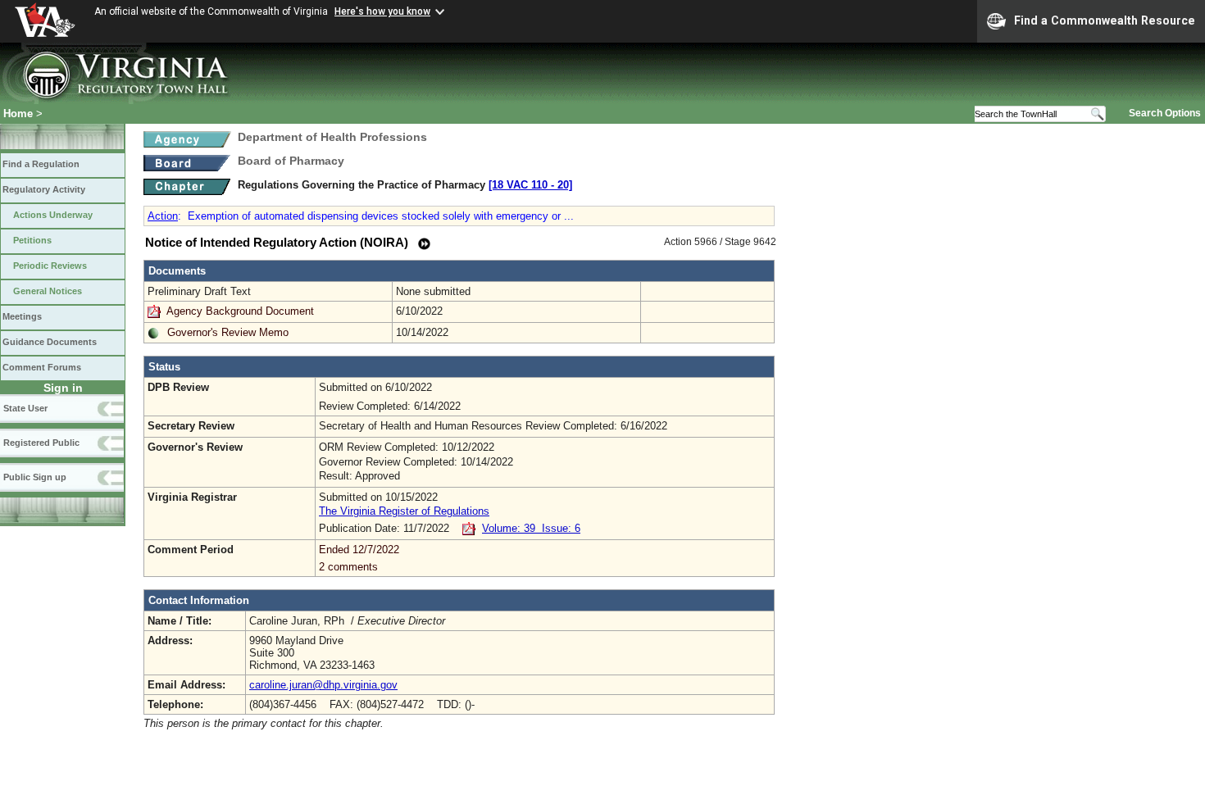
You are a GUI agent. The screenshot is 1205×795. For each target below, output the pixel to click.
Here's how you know (382, 11)
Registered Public (41, 442)
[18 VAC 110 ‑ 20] (530, 185)
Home (18, 113)
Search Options (1165, 113)
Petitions (32, 240)
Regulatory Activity (43, 189)
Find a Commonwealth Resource (1104, 20)
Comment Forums (41, 367)
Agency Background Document (240, 311)
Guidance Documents (49, 342)
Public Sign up (34, 477)
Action (163, 216)
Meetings (22, 316)
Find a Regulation (41, 164)
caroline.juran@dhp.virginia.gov (323, 685)
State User (25, 408)
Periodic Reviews (50, 265)
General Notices (47, 291)
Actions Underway (53, 215)
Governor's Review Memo (228, 332)
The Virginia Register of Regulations (404, 511)
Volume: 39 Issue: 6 (531, 528)
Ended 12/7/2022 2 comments (359, 558)
